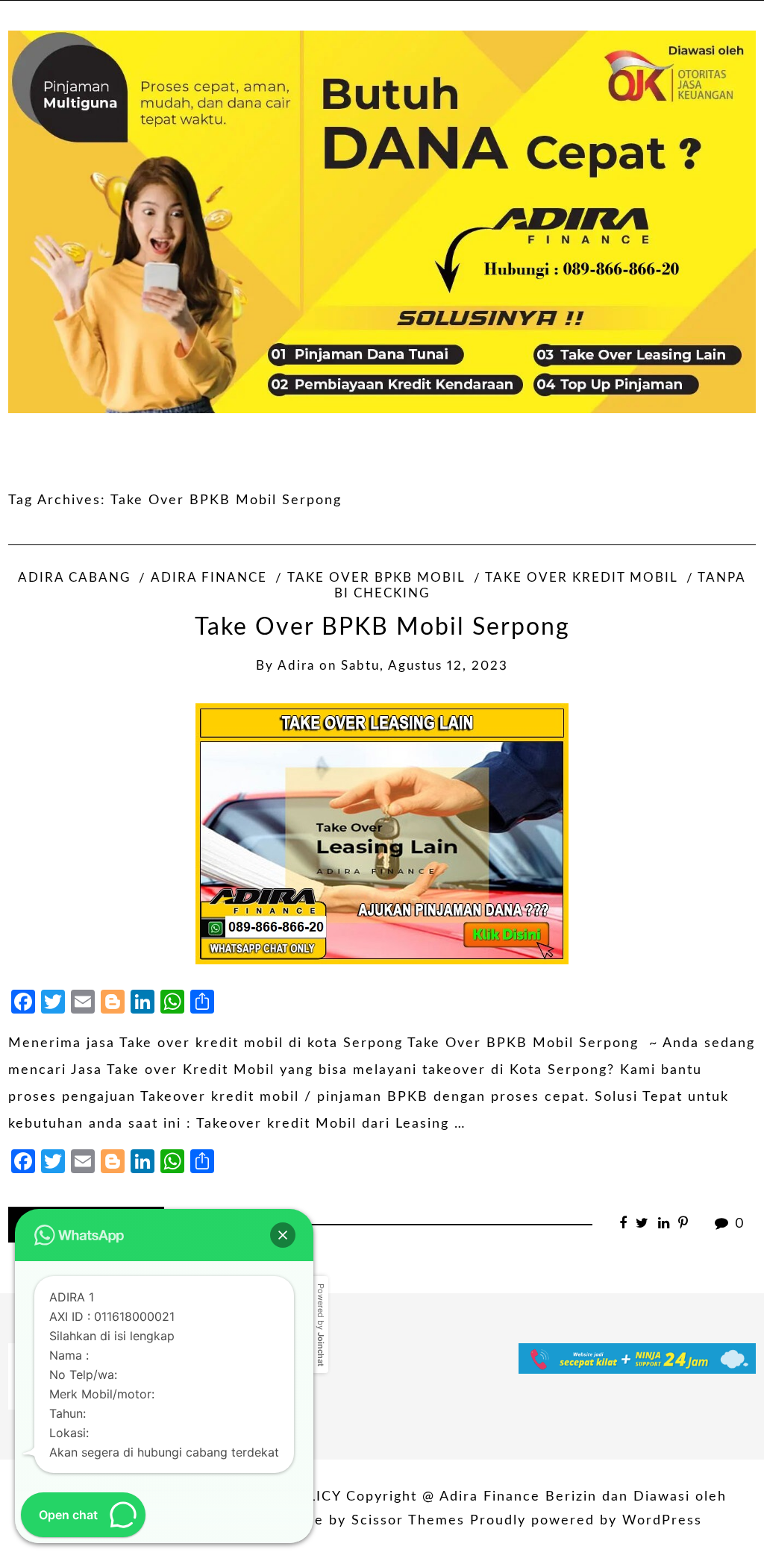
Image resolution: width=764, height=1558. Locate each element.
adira (296, 666)
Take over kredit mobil (581, 578)
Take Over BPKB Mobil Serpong (382, 627)
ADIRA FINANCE (209, 578)
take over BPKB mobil (376, 578)
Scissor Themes (408, 1520)
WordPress (662, 1520)
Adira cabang (74, 578)
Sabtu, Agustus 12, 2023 (424, 666)
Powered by (321, 1325)
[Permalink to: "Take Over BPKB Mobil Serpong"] (382, 834)
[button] (282, 1235)
